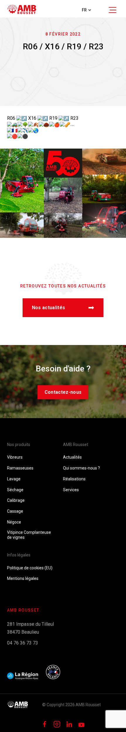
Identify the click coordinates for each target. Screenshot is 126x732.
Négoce (14, 522)
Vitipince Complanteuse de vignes (29, 535)
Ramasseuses (20, 468)
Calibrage (16, 500)
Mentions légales (22, 578)
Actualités (72, 457)
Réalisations (74, 479)
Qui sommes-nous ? (81, 468)
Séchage (15, 489)
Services (71, 489)
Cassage (15, 511)
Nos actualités (48, 307)
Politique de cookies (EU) (29, 568)
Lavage (14, 479)
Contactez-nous (63, 392)
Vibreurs (15, 457)
